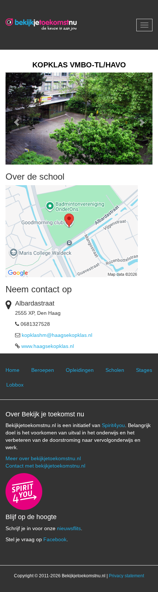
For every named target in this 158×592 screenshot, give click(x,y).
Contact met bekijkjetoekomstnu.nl (45, 466)
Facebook (55, 539)
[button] (17, 119)
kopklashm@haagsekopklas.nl (57, 335)
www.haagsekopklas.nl (47, 346)
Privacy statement (126, 575)
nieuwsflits (69, 528)
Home (12, 370)
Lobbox (15, 385)
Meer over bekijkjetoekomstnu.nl (43, 458)
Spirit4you (113, 425)
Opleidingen (80, 370)
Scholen (114, 370)
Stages (144, 370)
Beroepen (42, 370)
